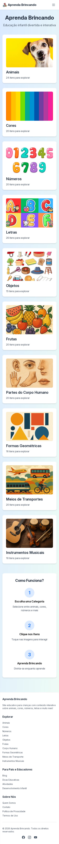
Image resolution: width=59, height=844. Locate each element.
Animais (6, 722)
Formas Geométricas (12, 752)
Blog (4, 775)
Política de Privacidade (13, 811)
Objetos (6, 739)
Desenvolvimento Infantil (14, 788)
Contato (6, 807)
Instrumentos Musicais (13, 761)
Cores (5, 727)
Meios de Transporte (12, 756)
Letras (5, 735)
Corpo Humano (10, 748)
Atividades (7, 784)
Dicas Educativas (10, 779)
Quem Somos (9, 803)
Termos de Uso (10, 815)
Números (6, 731)
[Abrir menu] (54, 5)
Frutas (5, 744)
